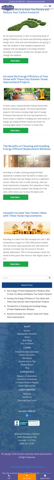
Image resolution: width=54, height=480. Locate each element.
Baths (27, 337)
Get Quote (27, 478)
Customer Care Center (27, 400)
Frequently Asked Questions (27, 351)
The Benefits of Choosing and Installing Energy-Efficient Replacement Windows (27, 147)
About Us (27, 393)
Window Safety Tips (27, 361)
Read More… (16, 130)
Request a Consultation (27, 376)
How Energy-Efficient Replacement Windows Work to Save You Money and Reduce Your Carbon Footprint (26, 9)
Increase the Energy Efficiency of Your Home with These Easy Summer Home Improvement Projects (25, 79)
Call (9, 478)
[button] (46, 6)
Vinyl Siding (27, 340)
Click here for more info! (35, 2)
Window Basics (27, 364)
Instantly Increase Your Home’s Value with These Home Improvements (25, 214)
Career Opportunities (27, 385)
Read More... (16, 60)
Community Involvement (27, 379)
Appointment (45, 478)
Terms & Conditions (18, 466)
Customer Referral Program (27, 382)
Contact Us (27, 397)
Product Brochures (27, 354)
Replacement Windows (27, 333)
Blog (27, 367)
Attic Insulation (27, 343)
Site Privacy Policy (36, 466)
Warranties (27, 358)
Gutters (27, 330)
